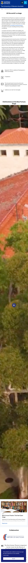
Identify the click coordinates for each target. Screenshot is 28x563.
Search (25, 2)
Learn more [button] (6, 555)
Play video (14, 305)
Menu (22, 2)
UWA (2, 9)
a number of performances (16, 25)
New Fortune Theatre (8, 9)
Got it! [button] (13, 558)
